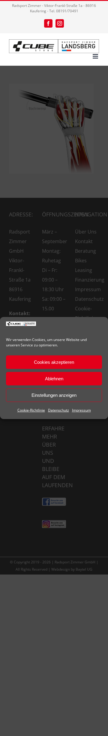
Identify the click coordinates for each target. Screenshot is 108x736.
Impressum (81, 410)
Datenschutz (58, 410)
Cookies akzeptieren (54, 362)
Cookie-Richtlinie (31, 410)
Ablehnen (54, 378)
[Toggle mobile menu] (96, 56)
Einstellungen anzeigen (54, 395)
